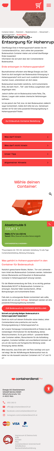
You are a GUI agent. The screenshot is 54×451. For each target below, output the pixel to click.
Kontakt (18, 440)
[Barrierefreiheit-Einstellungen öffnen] (48, 389)
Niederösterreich (31, 32)
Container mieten (8, 32)
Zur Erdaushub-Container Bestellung (23, 121)
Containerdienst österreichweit (27, 444)
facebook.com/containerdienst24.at (22, 411)
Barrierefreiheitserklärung (25, 448)
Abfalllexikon (20, 446)
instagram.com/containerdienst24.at (22, 415)
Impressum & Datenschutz (26, 435)
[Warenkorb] (39, 7)
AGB (17, 438)
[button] (48, 5)
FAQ (17, 442)
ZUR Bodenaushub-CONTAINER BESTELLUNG (26, 308)
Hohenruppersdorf (8, 35)
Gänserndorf (43, 32)
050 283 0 (11, 402)
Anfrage (24, 300)
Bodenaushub (22, 35)
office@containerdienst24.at (19, 407)
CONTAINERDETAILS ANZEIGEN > (16, 243)
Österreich (19, 32)
